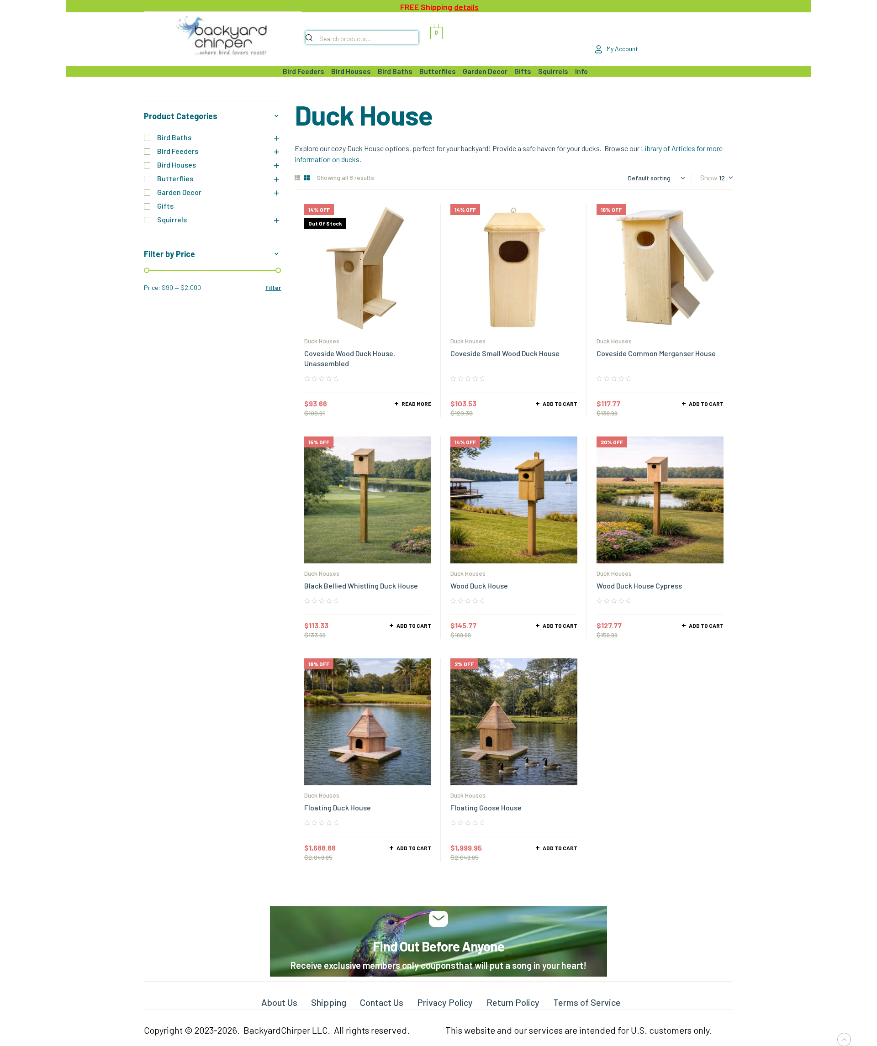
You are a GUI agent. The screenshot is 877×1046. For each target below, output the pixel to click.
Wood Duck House (479, 585)
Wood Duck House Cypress (639, 585)
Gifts (165, 205)
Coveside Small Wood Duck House (505, 353)
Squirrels (172, 219)
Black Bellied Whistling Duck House (361, 585)
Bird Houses (176, 164)
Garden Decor (179, 192)
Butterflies (175, 178)
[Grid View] (307, 177)
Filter (273, 287)
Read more (416, 403)
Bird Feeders (177, 151)
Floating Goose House (486, 807)
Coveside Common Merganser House (656, 353)
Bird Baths (174, 137)
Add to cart (560, 403)
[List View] (297, 177)
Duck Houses (321, 341)
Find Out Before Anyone (438, 946)
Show (709, 177)
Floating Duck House (337, 807)
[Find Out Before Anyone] (439, 919)
